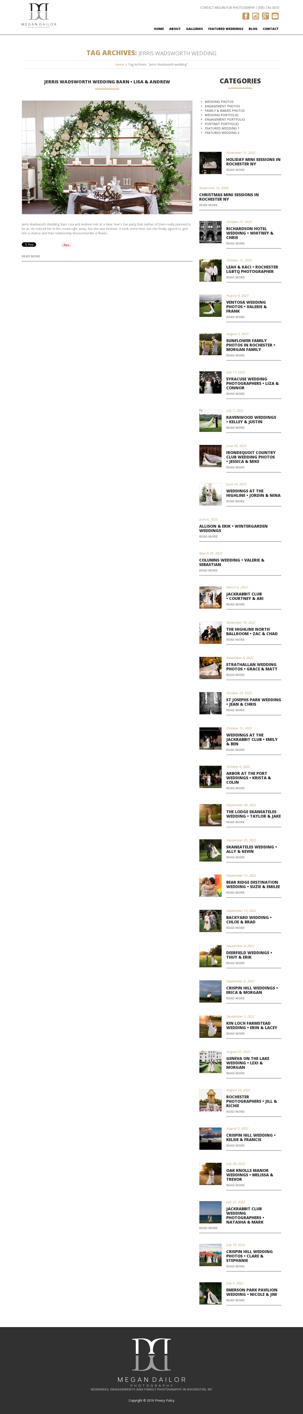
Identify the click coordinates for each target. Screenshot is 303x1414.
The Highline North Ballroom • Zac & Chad (252, 631)
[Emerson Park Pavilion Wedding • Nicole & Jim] (210, 1293)
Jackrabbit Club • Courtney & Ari (245, 596)
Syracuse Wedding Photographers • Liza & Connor (252, 383)
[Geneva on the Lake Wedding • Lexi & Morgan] (210, 1062)
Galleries (194, 29)
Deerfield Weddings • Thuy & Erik (249, 955)
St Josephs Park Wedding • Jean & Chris (253, 702)
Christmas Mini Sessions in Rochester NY (229, 197)
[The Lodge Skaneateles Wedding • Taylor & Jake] (210, 815)
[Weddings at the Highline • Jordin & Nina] (210, 494)
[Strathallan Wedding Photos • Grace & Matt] (210, 668)
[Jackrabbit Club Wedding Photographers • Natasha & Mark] (210, 1212)
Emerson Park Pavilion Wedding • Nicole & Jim (251, 1292)
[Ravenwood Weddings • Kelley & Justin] (210, 421)
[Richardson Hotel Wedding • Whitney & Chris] (210, 232)
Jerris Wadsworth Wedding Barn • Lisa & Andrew (107, 82)
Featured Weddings (225, 29)
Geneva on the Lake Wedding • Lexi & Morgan (247, 1063)
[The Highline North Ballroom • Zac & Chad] (210, 633)
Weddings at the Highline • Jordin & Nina (253, 493)
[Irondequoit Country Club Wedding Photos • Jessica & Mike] (210, 456)
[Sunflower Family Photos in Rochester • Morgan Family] (210, 344)
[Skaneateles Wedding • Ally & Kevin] (210, 850)
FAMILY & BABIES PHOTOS (225, 110)
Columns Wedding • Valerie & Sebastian (231, 562)
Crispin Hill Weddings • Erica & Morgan (252, 990)
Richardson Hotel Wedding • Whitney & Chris (249, 233)
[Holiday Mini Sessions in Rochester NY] (210, 163)
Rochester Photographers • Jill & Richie (251, 1101)
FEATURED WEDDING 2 (222, 133)
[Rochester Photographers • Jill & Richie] (210, 1100)
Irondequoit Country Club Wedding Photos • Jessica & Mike (251, 457)
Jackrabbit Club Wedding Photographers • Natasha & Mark (245, 1215)
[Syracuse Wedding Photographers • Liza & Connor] (210, 382)
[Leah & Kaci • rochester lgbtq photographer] (210, 270)
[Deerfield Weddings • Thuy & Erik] (210, 956)
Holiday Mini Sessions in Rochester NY (253, 161)
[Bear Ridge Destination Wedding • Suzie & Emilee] (210, 886)
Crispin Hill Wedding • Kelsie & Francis (251, 1137)
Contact (271, 29)
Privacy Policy (164, 1400)
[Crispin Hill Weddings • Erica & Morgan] (210, 991)
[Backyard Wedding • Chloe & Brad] (210, 921)
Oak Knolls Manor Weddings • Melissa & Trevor (249, 1175)
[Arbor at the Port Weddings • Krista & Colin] (210, 777)
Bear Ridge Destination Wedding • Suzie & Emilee (253, 884)
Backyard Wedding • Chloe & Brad (249, 919)
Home (159, 29)
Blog (253, 29)
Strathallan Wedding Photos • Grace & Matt (251, 667)
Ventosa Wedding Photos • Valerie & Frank (246, 307)
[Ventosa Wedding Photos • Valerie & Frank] (210, 306)
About (175, 29)
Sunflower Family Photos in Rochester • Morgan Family (250, 345)
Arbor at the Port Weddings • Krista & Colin (248, 778)
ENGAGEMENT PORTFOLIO (225, 119)
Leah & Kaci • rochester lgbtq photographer (252, 269)
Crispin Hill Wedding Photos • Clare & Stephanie (249, 1256)
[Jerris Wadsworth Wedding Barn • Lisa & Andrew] (107, 157)
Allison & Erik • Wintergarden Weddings (233, 528)
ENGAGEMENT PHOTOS (222, 106)
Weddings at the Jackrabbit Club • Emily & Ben (252, 739)
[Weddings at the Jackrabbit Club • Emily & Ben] (210, 738)
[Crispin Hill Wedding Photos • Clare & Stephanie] (210, 1255)
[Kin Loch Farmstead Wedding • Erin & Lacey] (210, 1027)
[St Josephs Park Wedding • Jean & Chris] (210, 703)
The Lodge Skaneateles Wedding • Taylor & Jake (253, 814)
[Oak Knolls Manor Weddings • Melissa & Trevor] (210, 1174)
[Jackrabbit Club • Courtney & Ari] (210, 597)
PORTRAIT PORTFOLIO (222, 124)
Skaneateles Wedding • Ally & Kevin (251, 849)
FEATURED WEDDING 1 (222, 128)
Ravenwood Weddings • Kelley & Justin (251, 419)
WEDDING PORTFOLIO (221, 115)
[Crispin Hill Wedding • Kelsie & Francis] (210, 1139)
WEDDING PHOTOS (219, 102)
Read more (31, 256)
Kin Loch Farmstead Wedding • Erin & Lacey (251, 1025)
